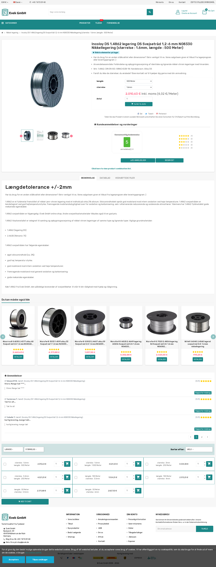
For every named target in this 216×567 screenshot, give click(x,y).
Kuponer (131, 541)
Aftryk (100, 537)
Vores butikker (73, 519)
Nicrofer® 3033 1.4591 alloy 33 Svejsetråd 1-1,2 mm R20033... (54, 342)
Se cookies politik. (33, 553)
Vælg (190, 449)
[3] (184, 135)
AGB (100, 528)
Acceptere (14, 560)
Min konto (160, 2)
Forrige (190, 437)
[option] (18, 335)
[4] (186, 135)
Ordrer (130, 528)
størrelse (101, 87)
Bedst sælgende (74, 533)
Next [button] (213, 336)
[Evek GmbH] (14, 12)
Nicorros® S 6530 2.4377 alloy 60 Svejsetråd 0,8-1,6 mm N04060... (18, 342)
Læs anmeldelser (138, 160)
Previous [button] (2, 336)
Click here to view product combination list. (111, 169)
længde (100, 81)
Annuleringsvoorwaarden (108, 519)
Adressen (132, 537)
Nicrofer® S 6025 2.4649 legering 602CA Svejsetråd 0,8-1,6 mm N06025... (126, 344)
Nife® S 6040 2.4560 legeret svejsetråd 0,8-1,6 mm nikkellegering (198, 344)
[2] (182, 135)
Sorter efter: (177, 449)
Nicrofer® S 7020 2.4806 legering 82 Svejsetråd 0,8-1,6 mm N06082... (162, 344)
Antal (99, 99)
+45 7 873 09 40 (38, 2)
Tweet (150, 114)
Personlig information (137, 519)
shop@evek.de (23, 542)
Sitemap (71, 537)
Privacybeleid (103, 524)
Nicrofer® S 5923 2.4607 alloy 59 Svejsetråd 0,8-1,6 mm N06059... (90, 342)
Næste (207, 437)
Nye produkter (73, 528)
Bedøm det (169, 160)
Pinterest (162, 114)
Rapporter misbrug (202, 393)
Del (141, 114)
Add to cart (67, 464)
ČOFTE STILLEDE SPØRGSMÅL (202, 2)
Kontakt (182, 2)
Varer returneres (135, 524)
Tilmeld (204, 529)
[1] (180, 135)
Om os (171, 2)
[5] (188, 135)
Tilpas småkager (40, 560)
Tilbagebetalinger (135, 533)
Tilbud (70, 524)
